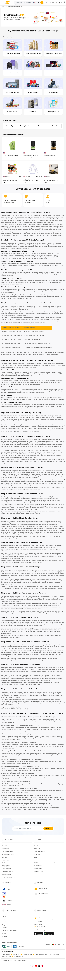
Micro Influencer (7, 868)
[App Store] (39, 934)
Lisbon (4, 916)
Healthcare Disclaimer (8, 877)
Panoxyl (54, 126)
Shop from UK (16, 954)
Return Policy (38, 854)
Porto (3, 919)
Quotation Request (7, 851)
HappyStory (39, 176)
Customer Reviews (39, 851)
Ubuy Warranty (6, 874)
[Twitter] (39, 966)
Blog (35, 857)
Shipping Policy (6, 866)
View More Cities (7, 939)
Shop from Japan (27, 954)
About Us (4, 846)
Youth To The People (18, 153)
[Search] (41, 2)
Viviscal (40, 126)
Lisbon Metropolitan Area (9, 930)
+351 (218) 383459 (41, 926)
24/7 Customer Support (44, 918)
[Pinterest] (42, 966)
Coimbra (4, 928)
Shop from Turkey (18, 956)
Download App (38, 846)
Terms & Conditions (19, 963)
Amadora (5, 922)
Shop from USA (6, 954)
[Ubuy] (7, 2)
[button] (48, 3)
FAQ (35, 860)
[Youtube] (35, 966)
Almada (4, 936)
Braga (4, 925)
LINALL (20, 176)
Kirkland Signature (11, 126)
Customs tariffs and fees (9, 863)
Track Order (5, 860)
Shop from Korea (54, 954)
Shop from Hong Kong (41, 954)
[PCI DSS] (6, 946)
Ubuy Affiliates (38, 868)
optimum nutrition (38, 153)
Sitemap (4, 857)
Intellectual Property (8, 854)
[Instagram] (32, 966)
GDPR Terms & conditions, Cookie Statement (47, 863)
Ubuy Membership (7, 871)
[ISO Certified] (18, 946)
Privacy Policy (31, 963)
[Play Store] (49, 934)
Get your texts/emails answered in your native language (48, 920)
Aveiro (4, 933)
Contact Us (5, 849)
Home (3, 6)
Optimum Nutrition (59, 153)
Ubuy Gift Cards (38, 871)
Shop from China (6, 956)
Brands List (37, 849)
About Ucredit (38, 866)
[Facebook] (30, 966)
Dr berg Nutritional (25, 126)
